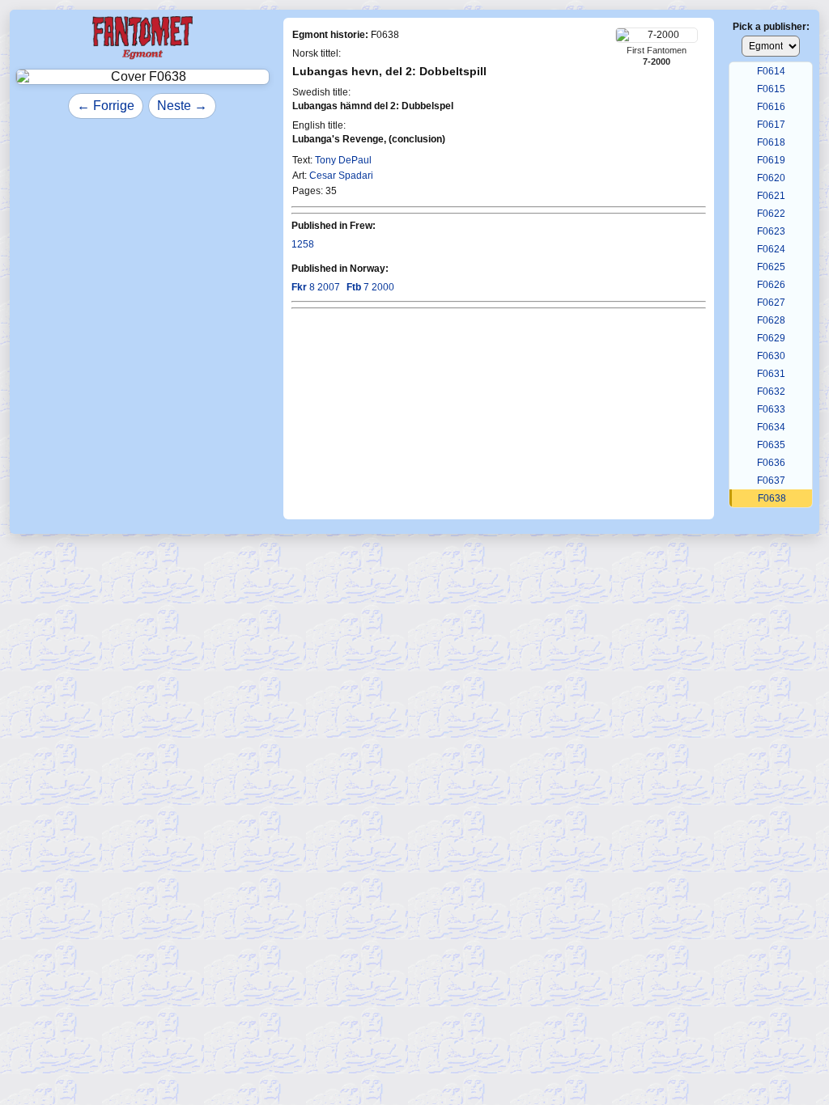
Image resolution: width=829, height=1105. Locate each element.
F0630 (771, 356)
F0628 (771, 320)
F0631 (771, 373)
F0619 (771, 160)
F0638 (772, 498)
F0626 (771, 284)
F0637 (771, 480)
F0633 (771, 409)
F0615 (771, 89)
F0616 (771, 106)
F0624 (771, 249)
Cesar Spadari (341, 175)
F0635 (771, 445)
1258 (302, 244)
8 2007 (315, 287)
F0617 (771, 124)
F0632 (771, 391)
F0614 (771, 71)
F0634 (771, 427)
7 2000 (370, 287)
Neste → (182, 105)
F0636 (771, 462)
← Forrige (105, 105)
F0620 (771, 178)
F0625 (771, 267)
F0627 (771, 302)
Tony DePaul (343, 160)
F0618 (771, 142)
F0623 (771, 231)
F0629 (771, 338)
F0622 (771, 213)
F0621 (771, 195)
